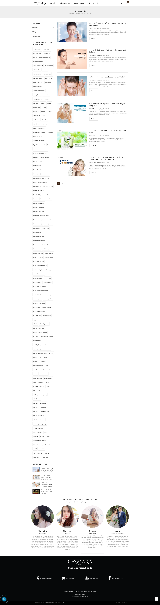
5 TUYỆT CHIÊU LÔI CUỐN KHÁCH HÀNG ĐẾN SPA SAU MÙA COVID (47, 477)
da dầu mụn (36, 107)
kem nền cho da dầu (45, 199)
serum (35, 374)
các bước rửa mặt (38, 65)
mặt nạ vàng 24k (46, 307)
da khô (44, 107)
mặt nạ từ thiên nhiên (39, 303)
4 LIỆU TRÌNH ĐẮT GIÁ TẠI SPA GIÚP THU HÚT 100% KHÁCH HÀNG (47, 484)
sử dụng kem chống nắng (40, 394)
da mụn (43, 111)
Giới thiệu (124, 602)
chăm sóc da (48, 78)
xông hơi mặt (36, 457)
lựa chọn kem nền (38, 253)
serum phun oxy (37, 378)
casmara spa (47, 74)
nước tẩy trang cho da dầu (40, 344)
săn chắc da (43, 369)
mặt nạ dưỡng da (37, 270)
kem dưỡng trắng (48, 186)
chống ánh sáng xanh (39, 90)
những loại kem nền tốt (47, 336)
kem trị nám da (37, 232)
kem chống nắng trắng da (40, 182)
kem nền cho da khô (38, 203)
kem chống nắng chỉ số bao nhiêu (42, 170)
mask (34, 257)
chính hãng (48, 82)
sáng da (51, 369)
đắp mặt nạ (44, 120)
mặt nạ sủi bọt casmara (39, 286)
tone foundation (37, 432)
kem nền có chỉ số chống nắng (41, 215)
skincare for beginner (39, 386)
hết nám (35, 157)
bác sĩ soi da (47, 53)
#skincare (46, 49)
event (43, 145)
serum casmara (43, 374)
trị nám (48, 436)
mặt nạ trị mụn (48, 295)
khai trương (36, 245)
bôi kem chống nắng (44, 57)
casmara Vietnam (38, 78)
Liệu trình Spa (65, 3)
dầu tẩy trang (36, 124)
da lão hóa (36, 111)
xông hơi (47, 453)
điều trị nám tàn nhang (39, 128)
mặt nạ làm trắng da (38, 274)
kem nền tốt (49, 220)
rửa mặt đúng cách (38, 365)
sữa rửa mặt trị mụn (38, 419)
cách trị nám (36, 70)
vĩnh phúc (41, 449)
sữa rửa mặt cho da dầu (39, 403)
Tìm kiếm (117, 602)
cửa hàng (35, 103)
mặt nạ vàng (36, 307)
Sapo (63, 602)
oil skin (51, 353)
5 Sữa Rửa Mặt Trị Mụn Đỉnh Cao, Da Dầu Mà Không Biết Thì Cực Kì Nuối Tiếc (106, 158)
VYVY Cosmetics (37, 453)
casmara (44, 70)
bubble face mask (38, 61)
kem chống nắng (37, 165)
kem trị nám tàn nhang (39, 240)
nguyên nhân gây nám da (40, 332)
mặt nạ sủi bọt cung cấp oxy (40, 290)
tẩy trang (43, 424)
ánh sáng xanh (37, 53)
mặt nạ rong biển (37, 278)
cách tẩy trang (49, 65)
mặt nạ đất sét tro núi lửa (40, 265)
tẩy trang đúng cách (38, 428)
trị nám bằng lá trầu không (40, 440)
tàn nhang (36, 424)
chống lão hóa (37, 95)
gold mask (44, 149)
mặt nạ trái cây (37, 295)
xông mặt (45, 457)
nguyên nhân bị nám (38, 328)
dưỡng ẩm (50, 132)
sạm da (35, 369)
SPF (39, 390)
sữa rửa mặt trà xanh (38, 415)
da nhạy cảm (36, 115)
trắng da (35, 436)
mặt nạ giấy (48, 270)
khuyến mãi (45, 245)
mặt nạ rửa (48, 278)
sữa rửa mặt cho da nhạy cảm (41, 411)
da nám (50, 111)
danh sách (36, 120)
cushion (43, 103)
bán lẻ (34, 57)
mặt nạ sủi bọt (48, 282)
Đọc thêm (93, 38)
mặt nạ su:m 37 (37, 282)
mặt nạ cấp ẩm (49, 257)
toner (45, 432)
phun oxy (35, 361)
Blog (76, 3)
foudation (49, 145)
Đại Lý (82, 3)
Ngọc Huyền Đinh (44, 324)
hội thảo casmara (44, 157)
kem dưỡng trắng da (38, 190)
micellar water (47, 315)
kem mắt (46, 195)
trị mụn (42, 436)
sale (47, 365)
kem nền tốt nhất (37, 224)
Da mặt (53, 3)
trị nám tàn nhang (38, 444)
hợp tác (35, 161)
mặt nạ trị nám (37, 299)
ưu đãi (35, 449)
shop (34, 382)
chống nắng (46, 95)
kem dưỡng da (37, 186)
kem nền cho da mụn (38, 207)
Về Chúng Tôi (93, 3)
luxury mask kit (49, 253)
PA (40, 357)
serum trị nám (48, 378)
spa (34, 390)
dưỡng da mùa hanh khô (39, 140)
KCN (41, 161)
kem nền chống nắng (38, 211)
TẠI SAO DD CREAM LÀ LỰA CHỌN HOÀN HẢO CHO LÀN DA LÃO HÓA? (47, 470)
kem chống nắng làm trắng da (41, 178)
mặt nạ (41, 257)
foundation (36, 149)
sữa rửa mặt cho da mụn (39, 407)
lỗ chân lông (46, 249)
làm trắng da (36, 249)
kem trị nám (45, 228)
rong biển (43, 361)
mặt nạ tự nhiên (48, 299)
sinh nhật (40, 382)
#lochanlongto (37, 49)
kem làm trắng (37, 195)
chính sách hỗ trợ (37, 86)
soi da (48, 386)
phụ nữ (45, 357)
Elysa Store (36, 145)
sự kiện (51, 394)
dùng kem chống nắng (39, 132)
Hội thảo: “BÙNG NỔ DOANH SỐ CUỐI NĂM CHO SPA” (46, 491)
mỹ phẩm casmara (38, 319)
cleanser (46, 99)
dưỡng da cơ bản (37, 136)
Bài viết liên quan (39, 464)
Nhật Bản (35, 336)
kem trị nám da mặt (38, 236)
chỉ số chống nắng (38, 82)
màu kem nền (37, 315)
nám (47, 319)
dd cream (45, 124)
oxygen (35, 357)
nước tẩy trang (37, 340)
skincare (48, 382)
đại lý (44, 115)
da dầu (49, 103)
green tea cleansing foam (40, 153)
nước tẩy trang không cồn (40, 353)
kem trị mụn (36, 228)
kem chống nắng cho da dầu (40, 174)
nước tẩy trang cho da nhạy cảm (41, 349)
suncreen (48, 419)
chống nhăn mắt (37, 99)
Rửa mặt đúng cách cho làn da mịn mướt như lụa (108, 77)
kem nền (35, 199)
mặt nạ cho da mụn (38, 261)
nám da (35, 324)
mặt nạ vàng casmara (39, 311)
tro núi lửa (47, 444)
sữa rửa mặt (36, 399)
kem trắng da (48, 224)
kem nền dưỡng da (38, 220)
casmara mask (37, 74)
